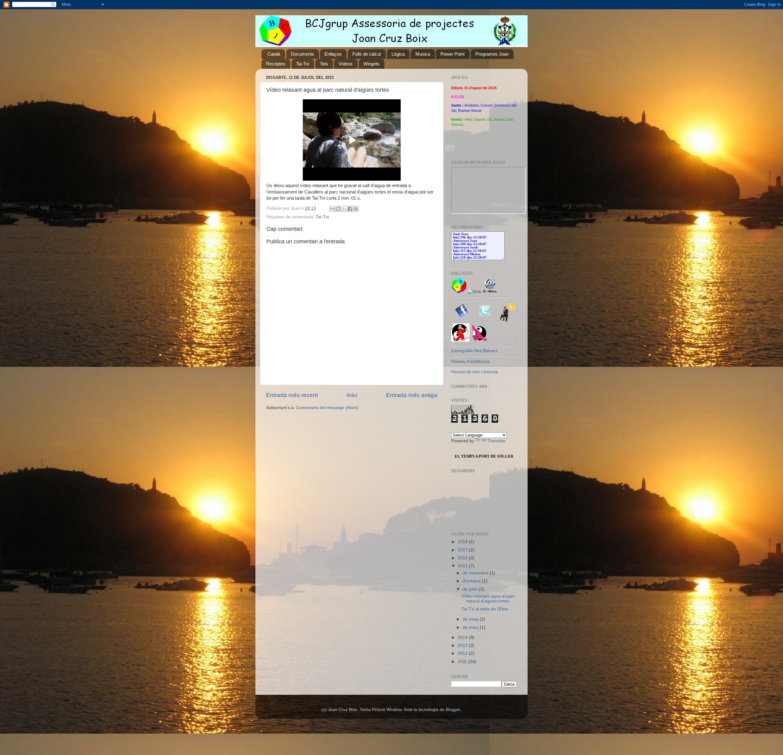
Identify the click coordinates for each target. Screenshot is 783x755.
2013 (463, 645)
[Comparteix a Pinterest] (356, 209)
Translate (497, 441)
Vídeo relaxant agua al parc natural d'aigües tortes (488, 598)
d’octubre (472, 581)
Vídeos (346, 63)
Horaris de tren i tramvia (474, 372)
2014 (463, 637)
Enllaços (333, 54)
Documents (302, 54)
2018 (463, 542)
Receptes (275, 63)
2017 (463, 550)
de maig (471, 619)
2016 (463, 558)
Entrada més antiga (411, 395)
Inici (352, 395)
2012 (463, 653)
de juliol (471, 589)
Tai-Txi (302, 63)
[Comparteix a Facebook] (350, 209)
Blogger (453, 709)
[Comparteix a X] (344, 209)
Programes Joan (492, 54)
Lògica (398, 54)
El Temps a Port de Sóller (484, 456)
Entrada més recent (292, 395)
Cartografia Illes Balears (474, 350)
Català (273, 54)
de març (471, 627)
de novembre (476, 573)
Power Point (452, 54)
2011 (463, 661)
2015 (463, 566)
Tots (324, 63)
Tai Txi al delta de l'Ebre (485, 609)
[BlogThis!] (338, 209)
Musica (422, 54)
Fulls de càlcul (366, 54)
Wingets (371, 63)
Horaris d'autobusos (470, 361)
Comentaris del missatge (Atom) (327, 407)
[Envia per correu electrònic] (332, 209)
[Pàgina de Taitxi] (480, 340)
